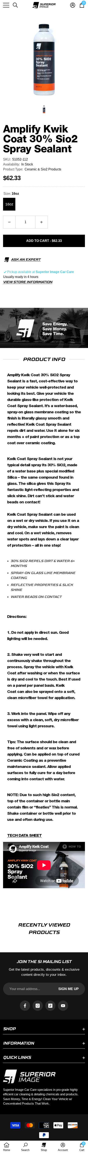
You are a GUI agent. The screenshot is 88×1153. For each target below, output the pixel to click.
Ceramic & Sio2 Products (43, 169)
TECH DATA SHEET (24, 836)
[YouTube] (63, 1006)
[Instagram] (38, 1006)
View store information (27, 282)
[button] (15, 5)
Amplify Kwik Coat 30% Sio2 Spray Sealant (40, 139)
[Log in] (73, 5)
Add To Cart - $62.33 (44, 241)
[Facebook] (25, 1006)
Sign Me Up (68, 989)
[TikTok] (50, 1006)
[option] (44, 60)
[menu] (6, 5)
